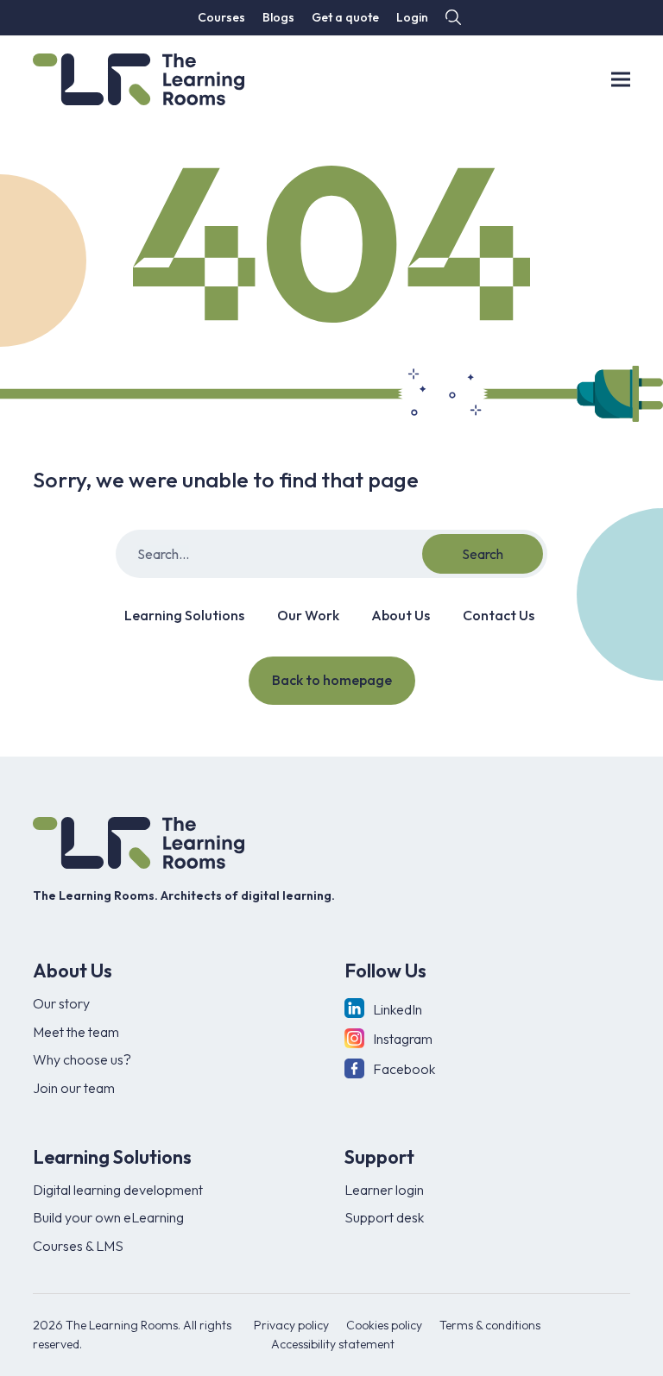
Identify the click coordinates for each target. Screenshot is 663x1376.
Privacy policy (291, 1325)
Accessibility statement (333, 1344)
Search (482, 553)
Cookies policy (384, 1325)
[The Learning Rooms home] (138, 843)
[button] (451, 17)
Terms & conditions (489, 1325)
